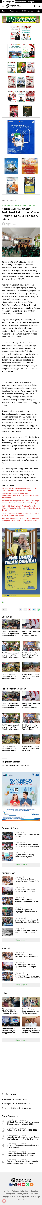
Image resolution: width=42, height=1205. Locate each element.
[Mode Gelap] (35, 6)
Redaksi (7, 1191)
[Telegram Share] (34, 609)
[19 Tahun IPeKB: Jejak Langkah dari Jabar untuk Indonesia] (7, 932)
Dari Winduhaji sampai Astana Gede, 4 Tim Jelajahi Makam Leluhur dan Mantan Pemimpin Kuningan (21, 502)
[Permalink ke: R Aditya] (3, 224)
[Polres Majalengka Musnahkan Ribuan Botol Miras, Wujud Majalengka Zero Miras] (11, 667)
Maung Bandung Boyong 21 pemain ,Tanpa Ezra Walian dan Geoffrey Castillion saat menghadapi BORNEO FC (23, 1138)
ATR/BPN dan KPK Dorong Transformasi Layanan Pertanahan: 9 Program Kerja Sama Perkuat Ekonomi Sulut (26, 856)
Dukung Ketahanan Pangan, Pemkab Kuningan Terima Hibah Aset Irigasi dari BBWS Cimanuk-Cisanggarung (27, 880)
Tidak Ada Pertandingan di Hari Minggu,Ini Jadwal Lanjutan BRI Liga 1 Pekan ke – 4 (22, 1162)
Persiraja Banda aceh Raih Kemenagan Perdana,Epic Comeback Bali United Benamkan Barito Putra (21, 1154)
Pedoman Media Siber (20, 1191)
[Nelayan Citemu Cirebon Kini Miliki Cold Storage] (7, 836)
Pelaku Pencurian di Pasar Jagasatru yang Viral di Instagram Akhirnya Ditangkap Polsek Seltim (30, 1011)
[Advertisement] (21, 1067)
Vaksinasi (27, 1108)
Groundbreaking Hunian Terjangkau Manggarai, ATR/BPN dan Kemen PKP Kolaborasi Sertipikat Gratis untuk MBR (27, 900)
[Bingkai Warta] (13, 6)
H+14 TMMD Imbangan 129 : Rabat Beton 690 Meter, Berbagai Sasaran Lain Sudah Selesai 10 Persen (21, 520)
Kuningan (7, 1104)
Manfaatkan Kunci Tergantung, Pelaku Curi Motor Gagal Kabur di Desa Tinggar (31, 1031)
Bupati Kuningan (21, 1099)
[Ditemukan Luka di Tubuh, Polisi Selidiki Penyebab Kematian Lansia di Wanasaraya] (11, 1002)
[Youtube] (23, 1185)
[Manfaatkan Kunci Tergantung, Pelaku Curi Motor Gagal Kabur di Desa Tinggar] (31, 1021)
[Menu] (3, 6)
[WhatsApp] (27, 1185)
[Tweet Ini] (25, 609)
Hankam (10, 205)
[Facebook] (11, 1185)
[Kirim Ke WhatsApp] (38, 609)
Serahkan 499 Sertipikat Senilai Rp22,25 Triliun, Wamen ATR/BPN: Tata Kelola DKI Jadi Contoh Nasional (27, 845)
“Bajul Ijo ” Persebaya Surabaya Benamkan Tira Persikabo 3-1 (23, 1146)
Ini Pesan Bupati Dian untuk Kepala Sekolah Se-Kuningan (25, 890)
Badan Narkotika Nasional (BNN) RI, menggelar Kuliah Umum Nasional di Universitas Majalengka (10, 1031)
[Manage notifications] (4, 1201)
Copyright (34, 1191)
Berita (4, 205)
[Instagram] (19, 1185)
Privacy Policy (22, 1194)
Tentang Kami (10, 1194)
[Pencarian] (39, 6)
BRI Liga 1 (7, 1099)
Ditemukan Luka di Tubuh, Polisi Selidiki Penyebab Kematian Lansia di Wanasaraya (10, 1011)
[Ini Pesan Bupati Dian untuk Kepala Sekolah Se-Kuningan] (7, 891)
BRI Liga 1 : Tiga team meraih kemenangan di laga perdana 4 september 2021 (23, 1123)
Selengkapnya (20, 865)
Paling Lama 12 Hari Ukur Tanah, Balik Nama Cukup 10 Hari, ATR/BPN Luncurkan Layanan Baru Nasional (21, 496)
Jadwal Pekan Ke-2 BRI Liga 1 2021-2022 (22, 1130)
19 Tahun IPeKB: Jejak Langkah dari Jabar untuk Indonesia (26, 931)
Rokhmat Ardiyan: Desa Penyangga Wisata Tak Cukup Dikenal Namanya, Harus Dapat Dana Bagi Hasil (26, 911)
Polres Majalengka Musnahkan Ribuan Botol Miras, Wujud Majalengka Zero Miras (20, 514)
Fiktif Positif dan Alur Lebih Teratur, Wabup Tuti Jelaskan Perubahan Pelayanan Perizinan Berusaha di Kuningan (21, 508)
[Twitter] (15, 1185)
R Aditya (8, 223)
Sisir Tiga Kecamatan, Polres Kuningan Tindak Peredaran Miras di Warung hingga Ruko (19, 489)
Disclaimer (34, 1194)
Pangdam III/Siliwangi (12, 1108)
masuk (12, 765)
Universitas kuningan (22, 1104)
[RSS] (31, 1185)
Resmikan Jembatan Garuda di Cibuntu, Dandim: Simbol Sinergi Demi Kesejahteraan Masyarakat (27, 921)
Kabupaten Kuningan (21, 205)
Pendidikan (33, 205)
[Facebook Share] (20, 609)
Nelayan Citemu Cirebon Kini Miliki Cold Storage (27, 835)
